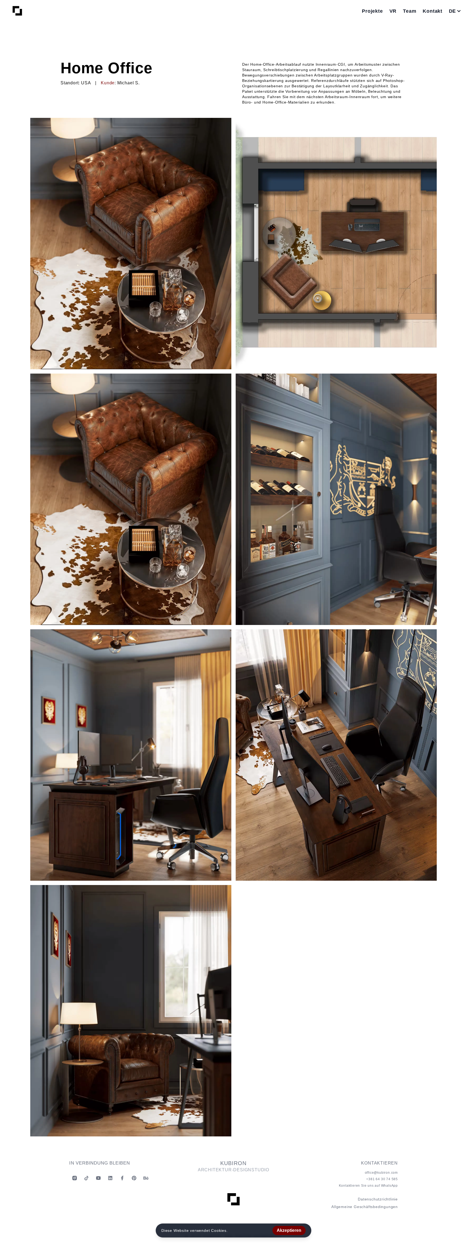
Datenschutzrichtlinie (378, 1199)
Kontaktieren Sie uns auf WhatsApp (368, 1186)
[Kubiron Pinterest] (134, 1178)
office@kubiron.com (381, 1173)
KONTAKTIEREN (379, 1163)
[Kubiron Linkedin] (110, 1178)
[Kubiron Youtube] (98, 1178)
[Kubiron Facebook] (122, 1178)
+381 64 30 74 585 (382, 1179)
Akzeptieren (289, 1230)
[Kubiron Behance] (146, 1178)
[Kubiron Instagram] (74, 1178)
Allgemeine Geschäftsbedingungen (364, 1207)
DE (452, 11)
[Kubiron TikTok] (86, 1178)
